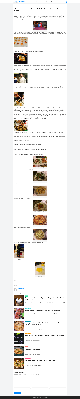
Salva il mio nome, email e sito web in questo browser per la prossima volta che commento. (29, 390)
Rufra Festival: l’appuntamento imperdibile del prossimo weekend (44, 335)
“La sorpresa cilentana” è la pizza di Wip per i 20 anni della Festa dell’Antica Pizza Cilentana (44, 323)
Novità (26, 346)
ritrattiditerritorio (16, 12)
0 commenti (32, 12)
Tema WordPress (42, 397)
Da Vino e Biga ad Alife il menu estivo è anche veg (40, 360)
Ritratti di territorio (19, 1)
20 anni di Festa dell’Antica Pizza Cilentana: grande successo (43, 310)
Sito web (50, 386)
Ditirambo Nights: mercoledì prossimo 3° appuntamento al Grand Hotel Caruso (44, 298)
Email (33, 386)
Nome (15, 386)
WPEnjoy (46, 397)
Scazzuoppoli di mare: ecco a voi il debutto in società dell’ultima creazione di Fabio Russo (44, 348)
